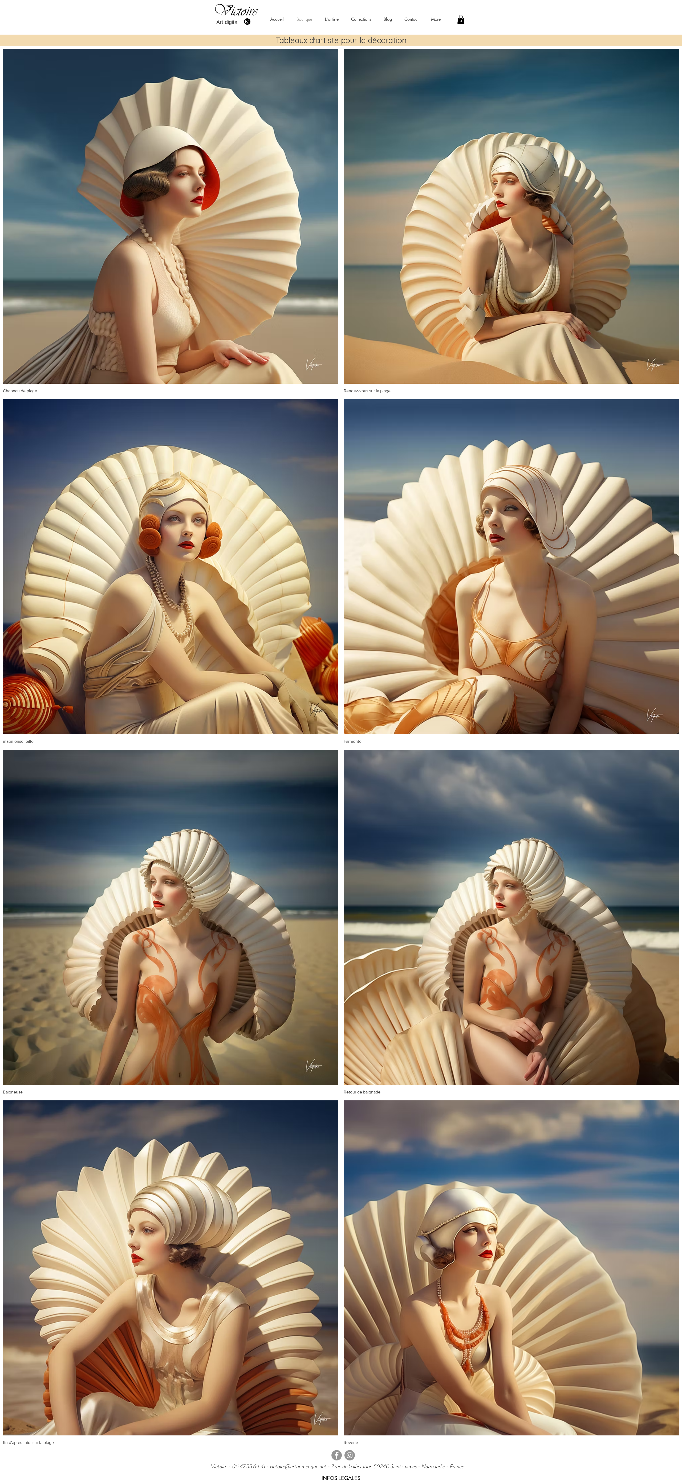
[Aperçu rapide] (170, 216)
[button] (461, 19)
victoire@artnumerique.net (298, 1466)
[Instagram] (247, 21)
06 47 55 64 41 (249, 1466)
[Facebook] (336, 1455)
